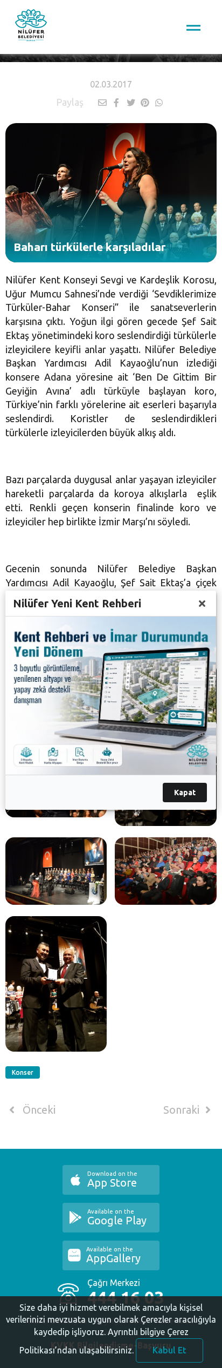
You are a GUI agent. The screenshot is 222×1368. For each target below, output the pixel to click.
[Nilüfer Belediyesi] (31, 27)
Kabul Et (169, 1350)
